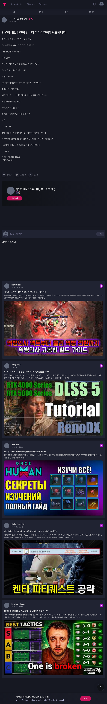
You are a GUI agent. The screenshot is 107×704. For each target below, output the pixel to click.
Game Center (16, 4)
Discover (31, 4)
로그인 (85, 699)
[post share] (30, 174)
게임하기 (15, 198)
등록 (100, 234)
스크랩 (23, 175)
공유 (36, 175)
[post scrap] (17, 174)
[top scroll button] (100, 687)
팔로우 (31, 19)
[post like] (4, 174)
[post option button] (102, 20)
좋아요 (9, 175)
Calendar (43, 4)
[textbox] (16, 234)
